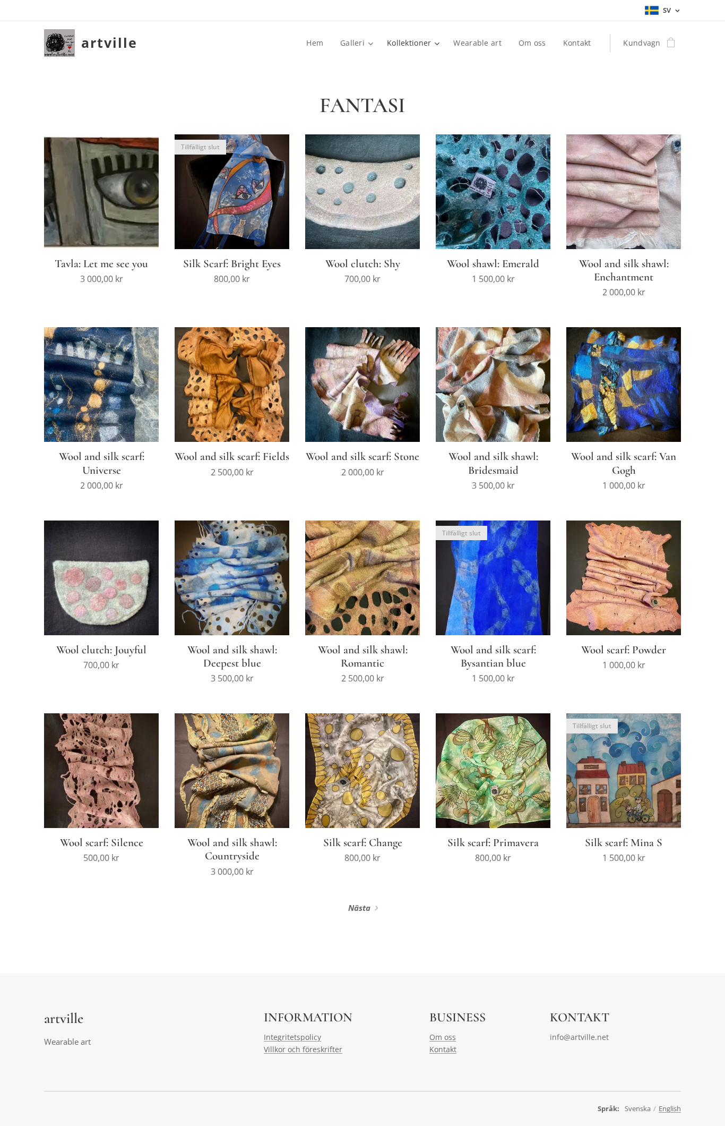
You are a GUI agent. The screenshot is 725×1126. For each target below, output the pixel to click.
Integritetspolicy (292, 1037)
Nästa (359, 907)
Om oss (442, 1037)
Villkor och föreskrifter (303, 1049)
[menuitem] (318, 43)
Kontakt (442, 1049)
